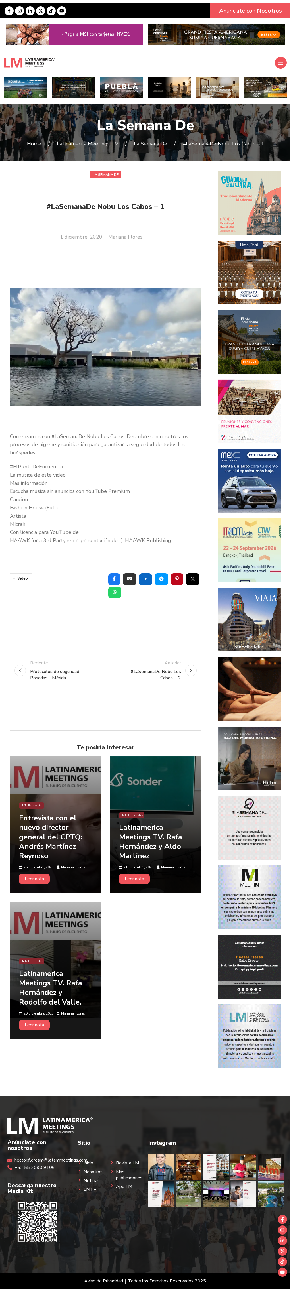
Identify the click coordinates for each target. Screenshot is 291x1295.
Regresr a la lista (105, 670)
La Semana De (145, 125)
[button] (114, 579)
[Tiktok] (51, 10)
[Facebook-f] (9, 10)
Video (22, 578)
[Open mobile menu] (281, 62)
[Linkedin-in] (30, 10)
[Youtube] (61, 10)
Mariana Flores (125, 236)
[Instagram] (19, 10)
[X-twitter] (40, 10)
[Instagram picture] (161, 1167)
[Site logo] (29, 62)
